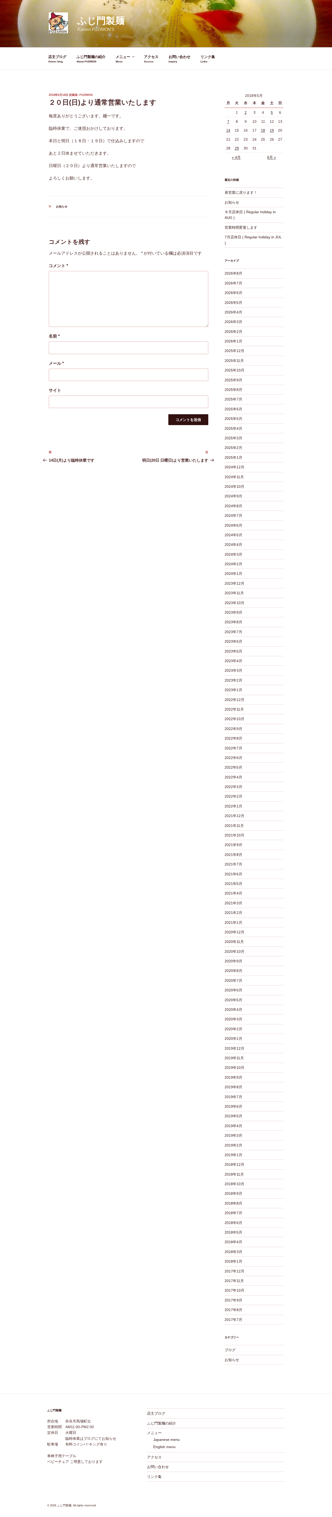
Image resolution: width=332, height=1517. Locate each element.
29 (237, 148)
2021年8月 (233, 855)
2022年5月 (233, 767)
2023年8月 (233, 622)
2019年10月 (234, 1067)
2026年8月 (233, 273)
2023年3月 (233, 670)
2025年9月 (233, 380)
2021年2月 (233, 913)
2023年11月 (234, 593)
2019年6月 (233, 1106)
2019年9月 (233, 1077)
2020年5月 (233, 1000)
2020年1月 (233, 1038)
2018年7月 (233, 1213)
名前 (54, 336)
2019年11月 (234, 1058)
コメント (58, 265)
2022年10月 (234, 719)
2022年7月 (233, 748)
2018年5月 (233, 1232)
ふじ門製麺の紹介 (91, 57)
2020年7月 (233, 980)
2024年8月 (233, 506)
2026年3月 (233, 322)
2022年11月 (234, 709)
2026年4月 (233, 312)
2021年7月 (233, 864)
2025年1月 (233, 457)
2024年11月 (234, 477)
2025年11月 (234, 361)
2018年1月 (233, 1261)
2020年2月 (233, 1029)
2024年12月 (234, 467)
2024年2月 (233, 564)
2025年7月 (233, 399)
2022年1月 (233, 806)
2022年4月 (233, 777)
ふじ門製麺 (101, 20)
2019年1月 (233, 1155)
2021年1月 (233, 922)
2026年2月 (233, 332)
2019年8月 (233, 1087)
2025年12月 (234, 351)
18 (263, 130)
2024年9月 (233, 496)
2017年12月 (234, 1271)
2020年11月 (234, 942)
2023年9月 (233, 612)
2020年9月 (233, 961)
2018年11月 (234, 1174)
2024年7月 (233, 515)
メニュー (123, 57)
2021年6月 (233, 874)
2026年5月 (233, 302)
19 (272, 130)
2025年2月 (233, 448)
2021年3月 (233, 903)
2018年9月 (233, 1193)
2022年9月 (233, 729)
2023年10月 (234, 603)
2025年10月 (234, 370)
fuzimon (86, 94)
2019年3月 (233, 1135)
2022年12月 (234, 700)
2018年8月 (233, 1203)
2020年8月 (233, 971)
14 (228, 130)
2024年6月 (233, 525)
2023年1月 (233, 690)
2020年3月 (233, 1019)
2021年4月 (233, 893)
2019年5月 (233, 1116)
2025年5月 (233, 419)
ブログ (230, 1350)
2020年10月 (234, 951)
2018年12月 (234, 1164)
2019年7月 (233, 1097)
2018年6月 (233, 1223)
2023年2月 (233, 680)
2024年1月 (233, 573)
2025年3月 (233, 438)
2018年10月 (234, 1184)
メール (56, 363)
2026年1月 (233, 341)
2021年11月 (234, 826)
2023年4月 (233, 661)
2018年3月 (233, 1252)
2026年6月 (233, 293)
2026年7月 (233, 283)
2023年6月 (233, 641)
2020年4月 (233, 1009)
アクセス (151, 57)
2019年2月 (233, 1145)
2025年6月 (233, 409)
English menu (164, 1447)
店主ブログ (57, 57)
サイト (55, 390)
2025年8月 (233, 390)
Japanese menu (166, 1439)
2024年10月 (234, 486)
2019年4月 (233, 1126)
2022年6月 (233, 758)
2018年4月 (233, 1242)
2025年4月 (233, 428)
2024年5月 (233, 535)
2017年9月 (233, 1300)
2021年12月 (234, 816)
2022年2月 (233, 796)
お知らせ (61, 206)
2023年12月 (234, 583)
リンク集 (207, 57)
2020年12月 (234, 932)
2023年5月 (233, 651)
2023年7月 (233, 632)
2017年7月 (233, 1320)
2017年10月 (234, 1290)
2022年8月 (233, 738)
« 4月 (236, 157)
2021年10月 (234, 835)
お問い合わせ (179, 57)
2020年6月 (233, 990)
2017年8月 (233, 1310)
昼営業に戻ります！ (241, 192)
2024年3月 (233, 554)
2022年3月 (233, 787)
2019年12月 (234, 1048)
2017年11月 (234, 1281)
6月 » (271, 157)
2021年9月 (233, 845)
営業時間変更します (241, 227)
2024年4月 (233, 544)
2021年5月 (233, 884)
